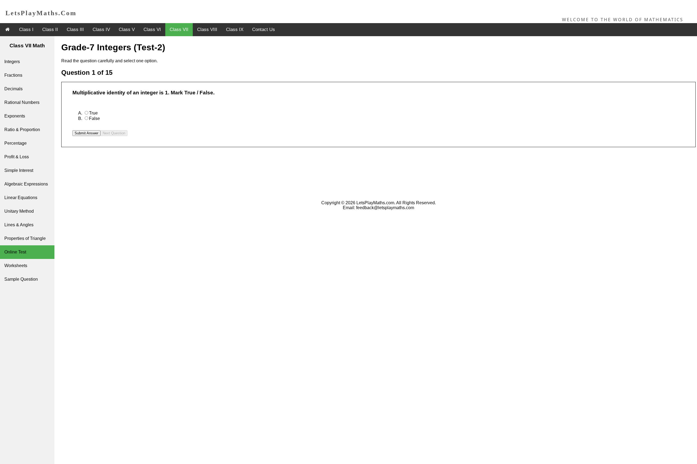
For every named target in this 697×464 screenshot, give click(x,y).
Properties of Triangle (25, 238)
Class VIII (207, 29)
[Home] (7, 29)
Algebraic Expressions (26, 184)
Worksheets (15, 265)
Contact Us (263, 29)
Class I (26, 29)
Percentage (15, 143)
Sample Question (21, 279)
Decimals (13, 88)
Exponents (14, 116)
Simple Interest (18, 170)
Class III (75, 29)
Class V (127, 29)
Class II (50, 29)
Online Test (15, 252)
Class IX (234, 29)
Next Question (114, 133)
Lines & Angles (18, 224)
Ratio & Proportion (22, 129)
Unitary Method (19, 211)
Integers (12, 61)
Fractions (13, 75)
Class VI (152, 29)
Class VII (179, 29)
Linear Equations (20, 197)
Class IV (101, 29)
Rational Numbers (21, 102)
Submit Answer (86, 133)
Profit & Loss (16, 156)
